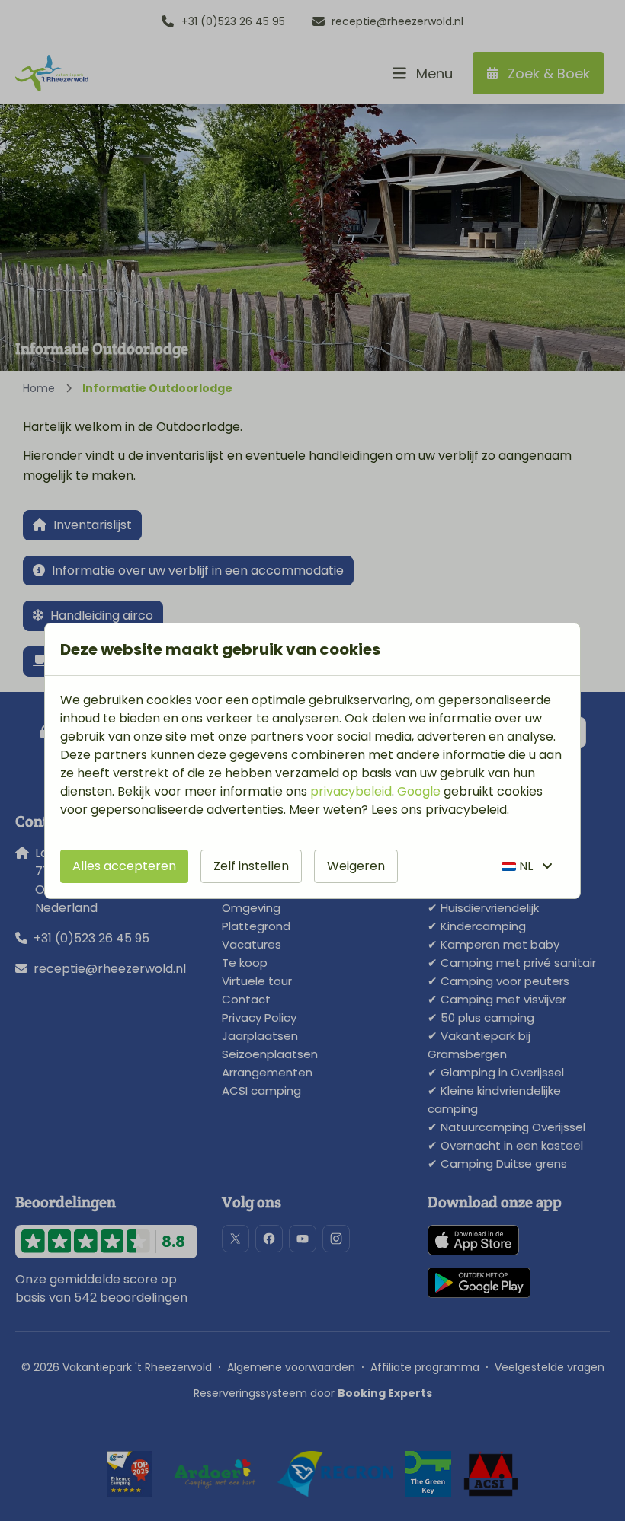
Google (419, 791)
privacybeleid (351, 791)
